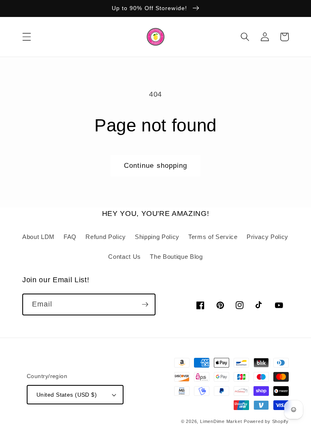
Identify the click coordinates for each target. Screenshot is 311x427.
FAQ (70, 236)
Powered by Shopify (266, 421)
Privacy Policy (267, 236)
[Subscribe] (145, 304)
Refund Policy (105, 236)
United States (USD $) (66, 394)
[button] (26, 37)
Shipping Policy (157, 236)
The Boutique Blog (176, 256)
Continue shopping (155, 165)
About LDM (38, 236)
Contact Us (124, 256)
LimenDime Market (221, 421)
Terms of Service (213, 236)
